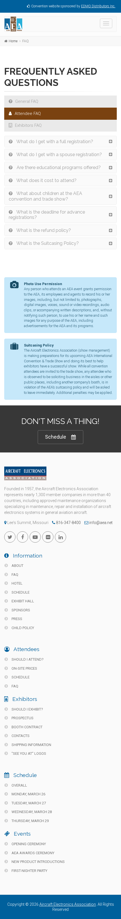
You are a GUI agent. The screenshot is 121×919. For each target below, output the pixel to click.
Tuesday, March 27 (28, 803)
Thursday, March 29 (30, 821)
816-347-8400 (68, 522)
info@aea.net (100, 522)
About (17, 565)
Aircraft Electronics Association (67, 904)
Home (13, 41)
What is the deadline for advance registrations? (47, 214)
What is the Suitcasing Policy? (47, 243)
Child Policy (22, 628)
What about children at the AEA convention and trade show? (45, 196)
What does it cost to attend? (46, 180)
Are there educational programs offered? (58, 167)
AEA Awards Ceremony (32, 853)
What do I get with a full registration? (54, 141)
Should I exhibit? (27, 709)
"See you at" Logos (28, 753)
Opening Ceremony (28, 844)
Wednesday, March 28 (31, 812)
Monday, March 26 (28, 794)
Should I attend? (27, 659)
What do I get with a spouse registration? (58, 154)
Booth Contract (26, 727)
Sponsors (20, 610)
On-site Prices (24, 668)
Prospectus (22, 718)
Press (16, 619)
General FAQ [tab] (26, 101)
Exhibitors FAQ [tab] (28, 125)
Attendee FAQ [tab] (28, 113)
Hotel (17, 583)
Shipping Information (31, 745)
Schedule (55, 437)
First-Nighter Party (29, 871)
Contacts (20, 736)
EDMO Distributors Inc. (98, 6)
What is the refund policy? (43, 230)
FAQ (14, 574)
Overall (19, 785)
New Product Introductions (38, 862)
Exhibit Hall (22, 601)
